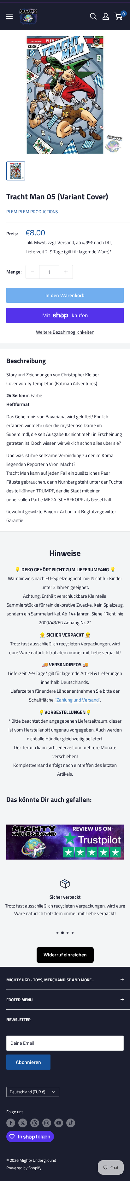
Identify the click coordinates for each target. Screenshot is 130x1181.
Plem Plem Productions (32, 211)
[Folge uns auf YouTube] (58, 1123)
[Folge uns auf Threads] (34, 1123)
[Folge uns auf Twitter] (22, 1123)
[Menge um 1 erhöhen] (66, 272)
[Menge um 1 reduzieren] (32, 272)
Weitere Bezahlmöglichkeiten (65, 332)
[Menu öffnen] (9, 16)
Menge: (14, 271)
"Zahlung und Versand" (77, 699)
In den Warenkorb (65, 295)
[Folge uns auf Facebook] (10, 1123)
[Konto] (106, 16)
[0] (118, 16)
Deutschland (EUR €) (27, 1092)
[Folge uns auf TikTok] (70, 1123)
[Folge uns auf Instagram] (46, 1123)
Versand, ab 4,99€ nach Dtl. (84, 242)
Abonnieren (28, 1062)
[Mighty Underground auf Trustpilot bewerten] (65, 828)
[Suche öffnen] (93, 16)
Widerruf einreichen (65, 954)
